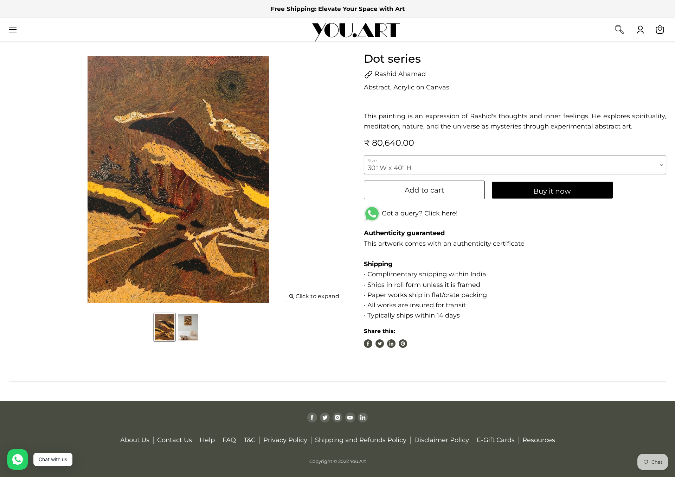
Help (207, 440)
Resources (538, 440)
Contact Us (174, 440)
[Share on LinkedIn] (391, 343)
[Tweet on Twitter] (379, 343)
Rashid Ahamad (399, 74)
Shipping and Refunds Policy (360, 440)
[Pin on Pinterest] (403, 343)
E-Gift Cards (496, 440)
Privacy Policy (285, 440)
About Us (134, 440)
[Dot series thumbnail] (164, 327)
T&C (250, 440)
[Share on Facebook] (368, 343)
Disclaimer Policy (441, 440)
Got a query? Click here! (419, 213)
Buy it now (552, 191)
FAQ (229, 440)
